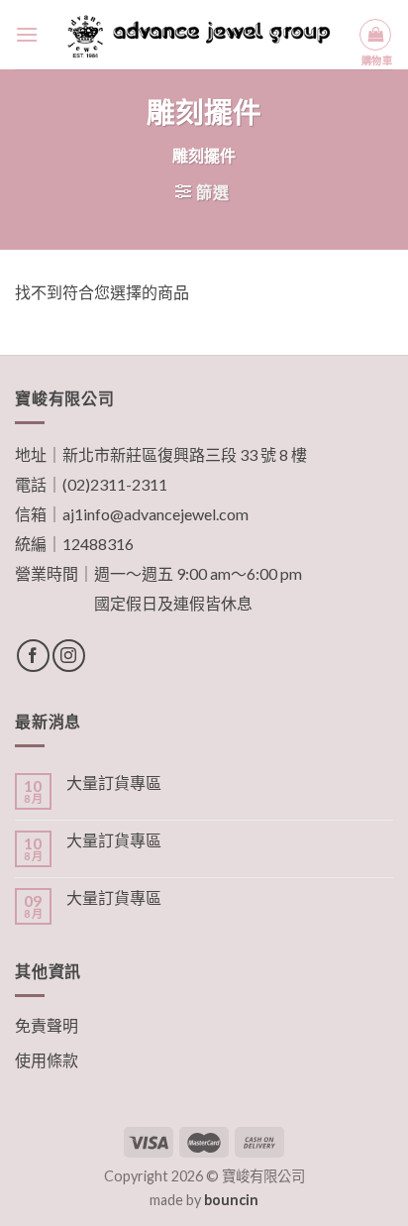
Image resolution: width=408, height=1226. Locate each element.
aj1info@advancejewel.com (155, 513)
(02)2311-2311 (114, 484)
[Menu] (27, 34)
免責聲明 (46, 1025)
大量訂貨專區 (113, 782)
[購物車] (375, 35)
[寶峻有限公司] (198, 34)
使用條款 (46, 1060)
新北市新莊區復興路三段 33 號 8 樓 (184, 454)
